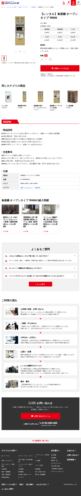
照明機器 (21, 472)
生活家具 (4, 469)
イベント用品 (39, 465)
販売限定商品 (5, 477)
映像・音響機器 (6, 472)
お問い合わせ (72, 455)
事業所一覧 (54, 460)
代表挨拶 (53, 458)
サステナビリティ (56, 463)
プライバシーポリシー (57, 471)
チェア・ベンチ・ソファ (25, 456)
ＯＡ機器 (37, 460)
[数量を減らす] (42, 59)
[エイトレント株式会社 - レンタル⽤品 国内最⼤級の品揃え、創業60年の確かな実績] (10, 3)
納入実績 (29, 484)
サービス (21, 477)
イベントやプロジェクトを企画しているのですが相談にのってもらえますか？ (35, 275)
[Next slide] (24, 51)
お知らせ (70, 450)
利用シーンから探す (9, 484)
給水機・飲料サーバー (24, 474)
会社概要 (53, 455)
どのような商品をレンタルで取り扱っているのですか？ (27, 255)
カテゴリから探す (9, 450)
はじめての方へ (41, 484)
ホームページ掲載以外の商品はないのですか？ (23, 268)
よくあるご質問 (7, 489)
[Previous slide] (15, 51)
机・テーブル (5, 456)
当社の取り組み (55, 466)
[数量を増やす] (50, 59)
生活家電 (21, 469)
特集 (21, 484)
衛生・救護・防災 (40, 472)
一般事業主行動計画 (57, 469)
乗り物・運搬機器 (40, 474)
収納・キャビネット (26, 187)
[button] (4, 58)
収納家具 (37, 187)
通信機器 (37, 469)
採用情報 (70, 459)
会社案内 (54, 450)
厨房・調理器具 (6, 474)
